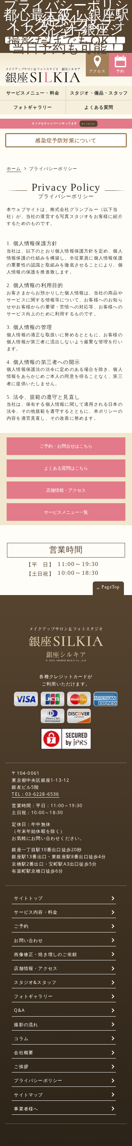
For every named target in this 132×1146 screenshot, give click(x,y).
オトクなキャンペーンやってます (63, 123)
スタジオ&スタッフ (35, 982)
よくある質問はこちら (66, 468)
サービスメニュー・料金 (32, 93)
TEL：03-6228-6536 (35, 794)
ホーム (14, 168)
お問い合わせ (28, 940)
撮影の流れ (26, 1024)
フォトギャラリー (33, 107)
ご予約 (21, 926)
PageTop (111, 587)
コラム (21, 1038)
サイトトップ (28, 898)
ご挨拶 (21, 1066)
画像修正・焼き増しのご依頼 (45, 954)
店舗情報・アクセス (66, 490)
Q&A (19, 1010)
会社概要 (23, 1052)
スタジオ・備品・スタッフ (99, 93)
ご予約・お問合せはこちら (66, 446)
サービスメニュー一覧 (66, 512)
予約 (120, 71)
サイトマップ (28, 1095)
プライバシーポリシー (38, 1080)
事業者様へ (26, 1109)
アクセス (97, 71)
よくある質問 (98, 107)
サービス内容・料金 (36, 912)
